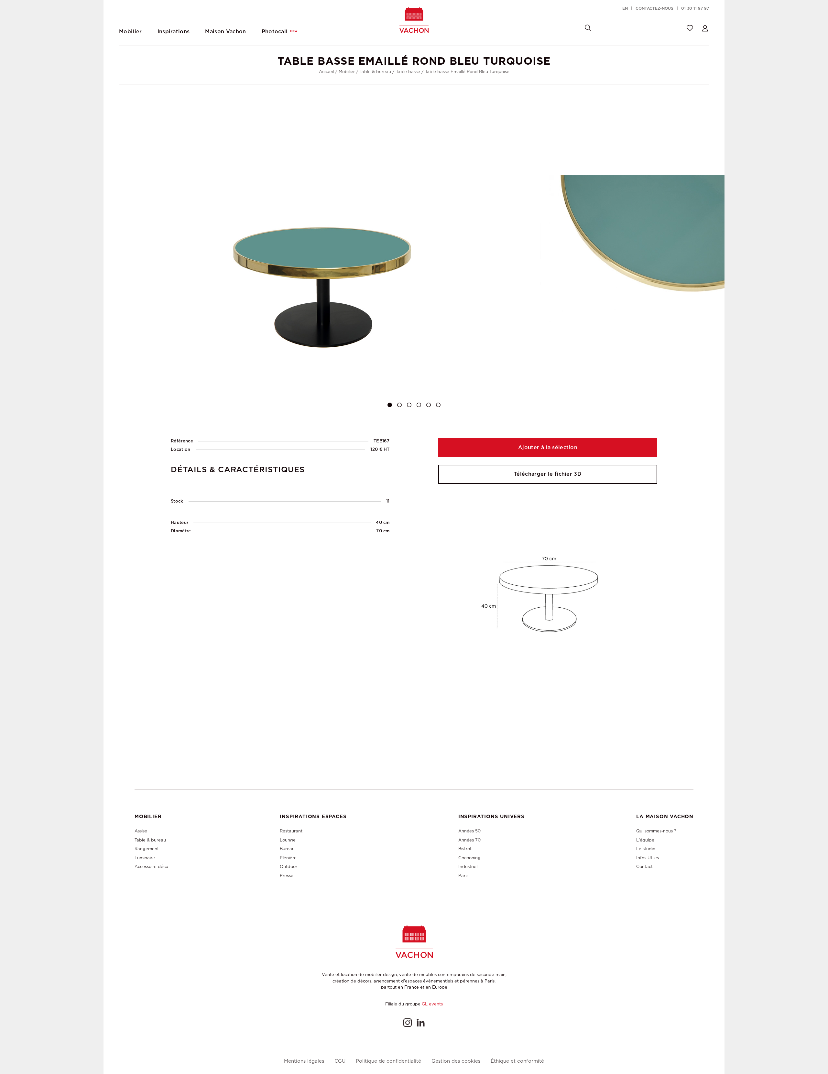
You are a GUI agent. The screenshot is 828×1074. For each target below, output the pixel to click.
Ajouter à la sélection (547, 447)
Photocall (280, 31)
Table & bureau (375, 71)
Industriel (467, 866)
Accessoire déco (151, 866)
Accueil (326, 71)
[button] (389, 405)
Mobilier (347, 71)
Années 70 (469, 840)
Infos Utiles (647, 857)
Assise (141, 831)
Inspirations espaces (313, 816)
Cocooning (469, 857)
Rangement (147, 848)
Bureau (287, 848)
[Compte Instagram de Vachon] (407, 1022)
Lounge (288, 840)
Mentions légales (304, 1061)
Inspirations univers (491, 816)
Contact (644, 866)
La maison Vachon (664, 816)
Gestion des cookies (455, 1061)
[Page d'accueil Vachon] (414, 21)
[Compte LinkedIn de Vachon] (420, 1022)
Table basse (408, 71)
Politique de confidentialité (388, 1061)
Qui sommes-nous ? (656, 831)
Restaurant (291, 831)
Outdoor (288, 866)
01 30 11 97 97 (695, 8)
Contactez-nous (654, 8)
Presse (286, 875)
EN (625, 8)
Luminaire (145, 857)
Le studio (645, 848)
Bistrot (465, 848)
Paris (463, 875)
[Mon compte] (705, 28)
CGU (339, 1061)
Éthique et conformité (517, 1061)
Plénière (288, 857)
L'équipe (645, 840)
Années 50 (469, 831)
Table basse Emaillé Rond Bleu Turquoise (467, 71)
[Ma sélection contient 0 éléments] (690, 28)
